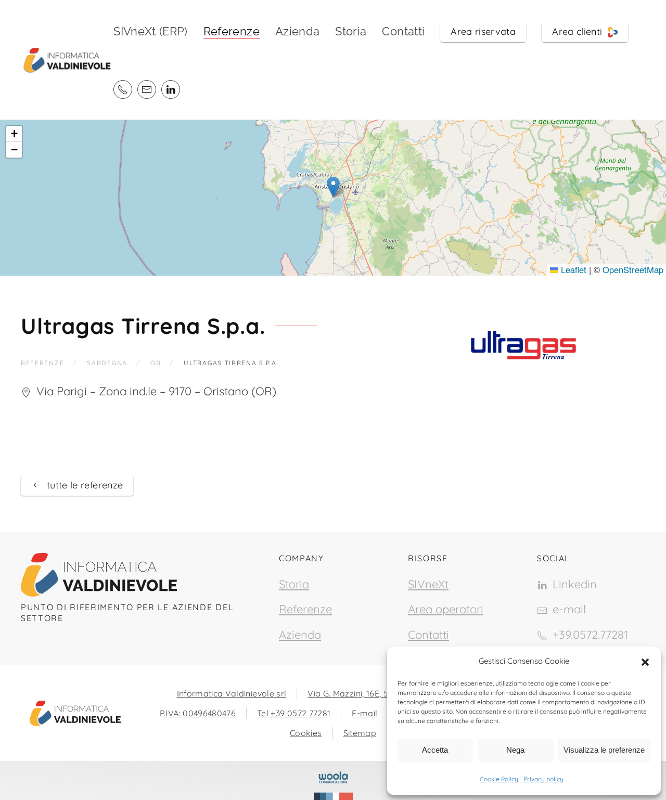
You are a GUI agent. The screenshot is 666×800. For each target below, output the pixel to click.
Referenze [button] (231, 31)
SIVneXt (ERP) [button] (150, 31)
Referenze (305, 609)
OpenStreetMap (633, 269)
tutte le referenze (85, 485)
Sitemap (359, 733)
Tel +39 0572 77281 (293, 713)
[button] (645, 661)
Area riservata (483, 31)
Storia (350, 31)
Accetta (435, 749)
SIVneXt (428, 584)
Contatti (403, 31)
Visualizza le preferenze (604, 749)
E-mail (364, 713)
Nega (515, 749)
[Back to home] (67, 60)
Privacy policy (543, 779)
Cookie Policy (499, 779)
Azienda (297, 31)
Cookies (306, 733)
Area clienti (580, 31)
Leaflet (572, 269)
